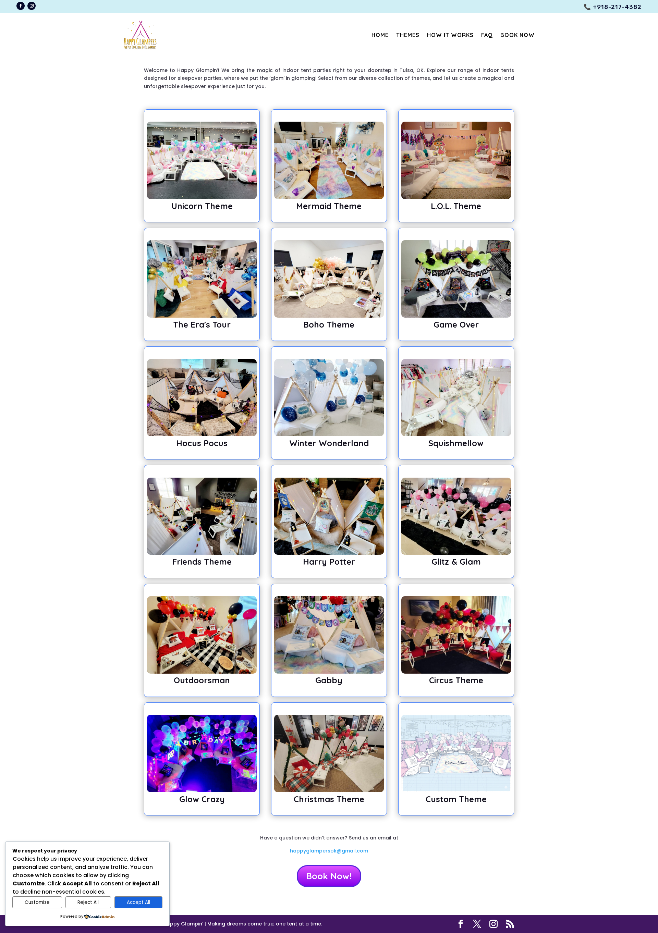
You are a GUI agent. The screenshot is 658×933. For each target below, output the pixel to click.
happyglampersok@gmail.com (329, 850)
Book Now (517, 35)
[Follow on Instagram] (31, 6)
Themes (407, 35)
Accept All (138, 902)
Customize (37, 902)
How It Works (450, 35)
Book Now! (329, 876)
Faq (487, 35)
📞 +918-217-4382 (613, 6)
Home (380, 35)
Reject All (88, 902)
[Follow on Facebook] (20, 6)
